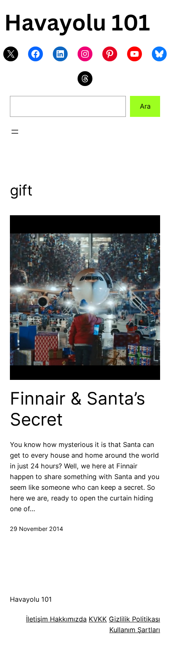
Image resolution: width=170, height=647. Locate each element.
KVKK (98, 619)
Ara (145, 106)
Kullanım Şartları (134, 630)
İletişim (37, 619)
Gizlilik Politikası (134, 619)
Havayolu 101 (31, 599)
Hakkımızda (67, 619)
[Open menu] (15, 132)
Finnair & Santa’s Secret (77, 408)
